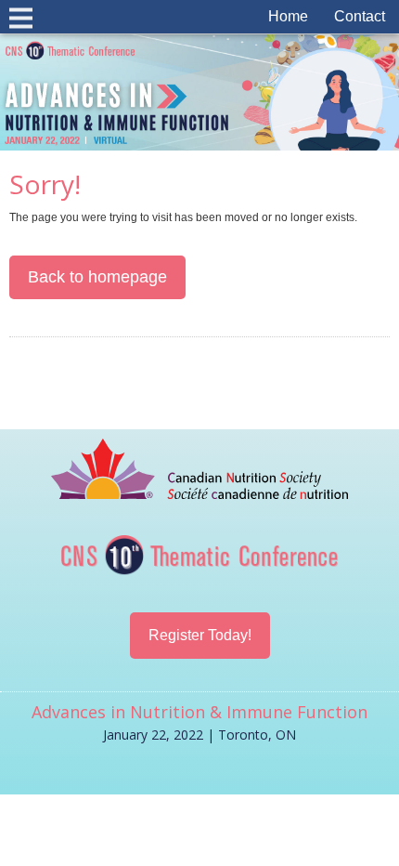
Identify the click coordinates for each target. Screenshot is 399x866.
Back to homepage (97, 277)
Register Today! (199, 635)
